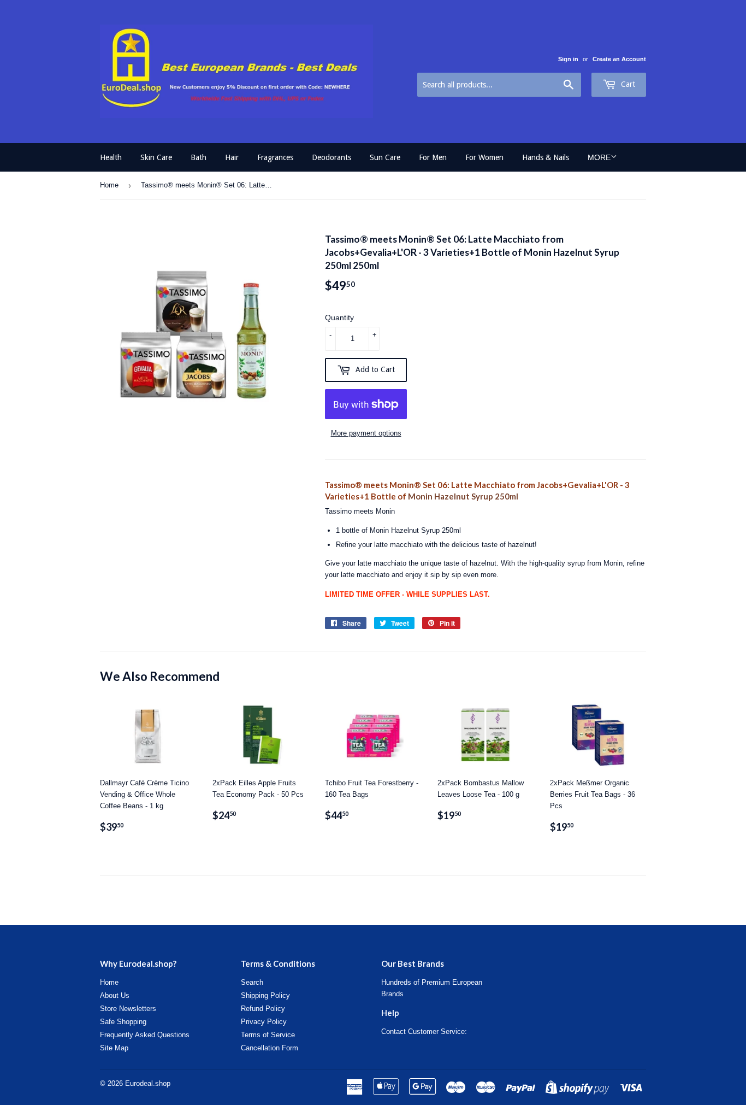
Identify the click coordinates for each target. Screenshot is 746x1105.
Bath (198, 157)
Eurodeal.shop (147, 1083)
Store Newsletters (128, 1008)
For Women (484, 157)
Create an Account (619, 59)
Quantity (339, 317)
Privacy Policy (264, 1022)
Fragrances (275, 157)
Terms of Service (268, 1035)
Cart (627, 84)
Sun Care (385, 157)
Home (109, 185)
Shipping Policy (265, 995)
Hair (232, 157)
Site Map (114, 1048)
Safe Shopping (123, 1022)
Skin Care (156, 157)
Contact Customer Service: (424, 1031)
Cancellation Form (269, 1048)
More (599, 157)
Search (252, 982)
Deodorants (331, 157)
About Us (114, 995)
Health (111, 157)
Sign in (568, 59)
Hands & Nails (545, 157)
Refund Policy (263, 1008)
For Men (433, 157)
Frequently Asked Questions (145, 1035)
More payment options (366, 433)
